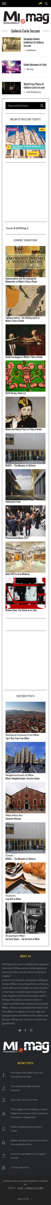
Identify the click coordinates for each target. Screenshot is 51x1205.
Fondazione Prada (13, 501)
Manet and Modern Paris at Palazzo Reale (24, 429)
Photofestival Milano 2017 (17, 538)
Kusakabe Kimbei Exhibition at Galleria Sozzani (34, 42)
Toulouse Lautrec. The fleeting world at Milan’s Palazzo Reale (23, 319)
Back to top (23, 1199)
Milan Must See (14, 815)
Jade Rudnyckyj (33, 91)
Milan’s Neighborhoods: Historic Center (23, 778)
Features (11, 895)
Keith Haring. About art (16, 393)
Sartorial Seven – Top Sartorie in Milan (23, 939)
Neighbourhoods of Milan (20, 775)
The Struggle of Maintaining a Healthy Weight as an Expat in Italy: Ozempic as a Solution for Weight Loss (29, 1113)
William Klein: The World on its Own (21, 610)
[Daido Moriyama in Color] (11, 67)
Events (9, 855)
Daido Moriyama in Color (35, 64)
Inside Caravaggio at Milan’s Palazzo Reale (24, 357)
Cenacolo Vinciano (13, 818)
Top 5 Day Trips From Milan (17, 738)
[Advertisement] (25, 192)
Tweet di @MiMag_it (17, 228)
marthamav (31, 49)
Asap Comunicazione (30, 1188)
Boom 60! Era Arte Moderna (18, 574)
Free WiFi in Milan (13, 899)
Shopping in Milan (15, 935)
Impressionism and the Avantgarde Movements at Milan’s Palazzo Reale (21, 280)
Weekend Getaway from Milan (22, 734)
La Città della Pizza (19, 1167)
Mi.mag (29, 69)
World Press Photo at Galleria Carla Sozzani (34, 85)
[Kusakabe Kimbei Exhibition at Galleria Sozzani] (11, 44)
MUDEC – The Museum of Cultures (21, 465)
